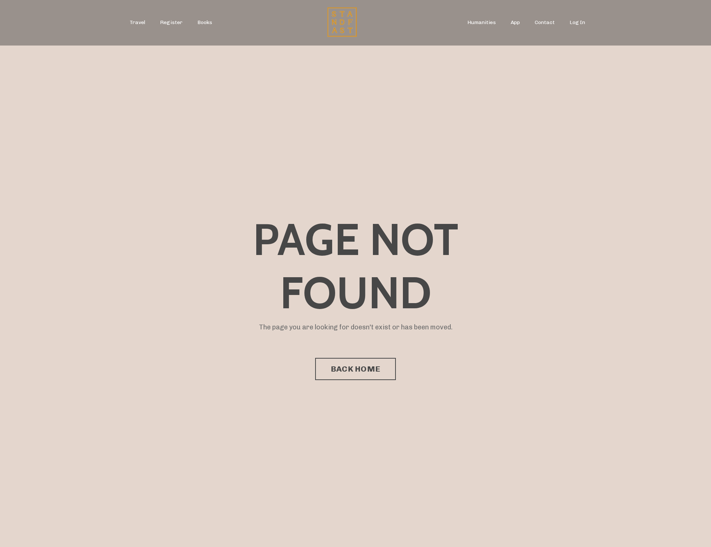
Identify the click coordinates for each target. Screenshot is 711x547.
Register (171, 22)
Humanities (481, 22)
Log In (577, 22)
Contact (545, 22)
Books (204, 22)
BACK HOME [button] (355, 368)
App (515, 22)
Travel (137, 22)
